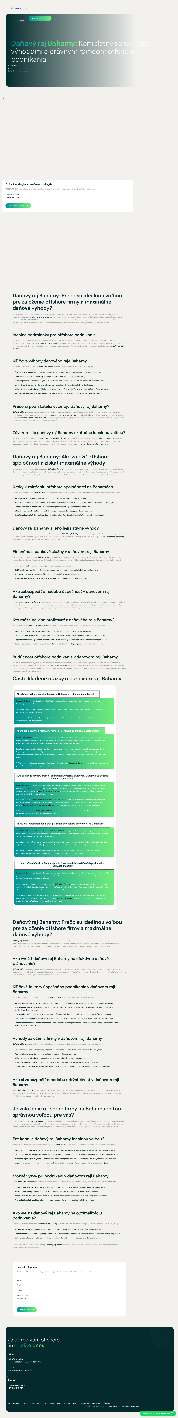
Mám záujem (111, 723)
